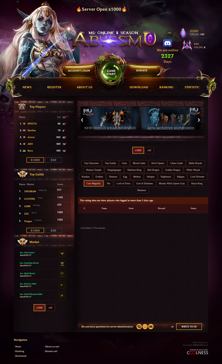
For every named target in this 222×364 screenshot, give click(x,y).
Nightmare (166, 176)
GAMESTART (111, 72)
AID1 (30, 143)
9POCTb (32, 123)
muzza (31, 137)
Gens (124, 163)
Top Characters (91, 163)
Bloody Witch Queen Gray (172, 183)
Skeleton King (134, 170)
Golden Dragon (172, 170)
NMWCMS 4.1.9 (200, 345)
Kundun (85, 176)
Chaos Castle (176, 163)
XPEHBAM (30, 191)
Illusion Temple (93, 170)
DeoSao (32, 130)
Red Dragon (153, 170)
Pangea (28, 221)
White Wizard (193, 170)
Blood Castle (139, 163)
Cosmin (38, 220)
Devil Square (157, 163)
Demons (113, 176)
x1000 (39, 307)
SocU (34, 212)
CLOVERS (29, 198)
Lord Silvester (197, 176)
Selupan (151, 176)
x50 (50, 307)
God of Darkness (144, 183)
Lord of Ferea (123, 183)
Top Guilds (110, 163)
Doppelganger (114, 170)
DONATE (141, 70)
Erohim (99, 176)
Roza (30, 150)
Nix (108, 183)
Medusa (137, 176)
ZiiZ (26, 213)
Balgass (180, 176)
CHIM (27, 206)
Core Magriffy (94, 183)
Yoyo (40, 197)
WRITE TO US (189, 326)
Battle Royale (195, 163)
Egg (125, 176)
